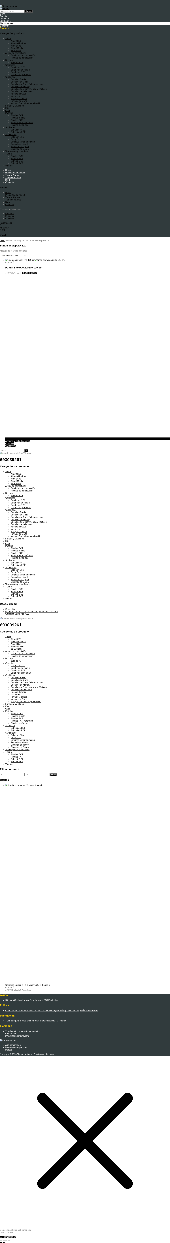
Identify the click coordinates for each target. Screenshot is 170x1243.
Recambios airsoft (19, 144)
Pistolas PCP (17, 120)
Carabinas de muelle (20, 70)
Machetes (15, 96)
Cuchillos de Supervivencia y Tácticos (29, 89)
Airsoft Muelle (17, 48)
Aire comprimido (13, 1045)
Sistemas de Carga (20, 149)
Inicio (2, 240)
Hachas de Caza (18, 94)
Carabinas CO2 (18, 67)
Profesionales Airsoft (15, 173)
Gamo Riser (11, 609)
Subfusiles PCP (18, 132)
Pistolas (9, 113)
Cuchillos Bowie (18, 79)
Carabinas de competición (23, 55)
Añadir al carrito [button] (29, 273)
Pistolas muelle (18, 118)
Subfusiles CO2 (18, 130)
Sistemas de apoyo (20, 146)
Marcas (8, 1050)
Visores (8, 166)
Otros (7, 110)
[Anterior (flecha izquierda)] (1, 1242)
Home (8, 170)
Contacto (9, 182)
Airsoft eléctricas (18, 43)
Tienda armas (6, 23)
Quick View (10, 446)
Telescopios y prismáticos (17, 151)
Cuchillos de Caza (19, 82)
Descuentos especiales (16, 1047)
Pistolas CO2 (17, 115)
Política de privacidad (36, 1010)
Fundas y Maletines (14, 106)
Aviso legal (52, 1010)
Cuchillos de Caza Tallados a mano (27, 84)
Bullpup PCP (17, 62)
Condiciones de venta (15, 1010)
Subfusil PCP (17, 163)
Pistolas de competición (22, 58)
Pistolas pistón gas (19, 125)
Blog (7, 180)
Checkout (9, 218)
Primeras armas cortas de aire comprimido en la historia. (31, 611)
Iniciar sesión (6, 223)
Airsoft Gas (16, 46)
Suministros (10, 134)
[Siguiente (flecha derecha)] (4, 1242)
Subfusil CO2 (17, 161)
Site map (9, 1000)
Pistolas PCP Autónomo (22, 122)
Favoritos (9, 213)
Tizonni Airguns (12, 175)
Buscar (29, 11)
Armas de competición (15, 53)
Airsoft (8, 38)
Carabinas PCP (18, 72)
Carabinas (10, 65)
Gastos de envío (21, 1000)
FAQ (46, 1000)
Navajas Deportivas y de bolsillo (26, 103)
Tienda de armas (13, 177)
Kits (7, 108)
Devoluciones (36, 1000)
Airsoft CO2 (16, 41)
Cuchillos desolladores (21, 91)
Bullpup (9, 60)
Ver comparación (8, 1237)
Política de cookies (89, 1010)
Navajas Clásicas (19, 98)
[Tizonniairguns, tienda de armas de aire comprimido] (8, 6)
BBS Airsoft (16, 50)
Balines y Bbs (17, 137)
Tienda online (26, 1021)
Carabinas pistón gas (21, 74)
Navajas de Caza (19, 101)
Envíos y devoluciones (68, 1010)
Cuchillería (10, 77)
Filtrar (53, 775)
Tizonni (8, 154)
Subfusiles (10, 127)
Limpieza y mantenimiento (23, 142)
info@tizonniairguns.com (17, 1036)
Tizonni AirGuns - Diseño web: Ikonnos (35, 1054)
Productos (53, 1000)
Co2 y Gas (16, 139)
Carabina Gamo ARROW (17, 614)
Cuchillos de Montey (20, 86)
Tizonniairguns (12, 1021)
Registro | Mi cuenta (56, 1021)
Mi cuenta (9, 216)
